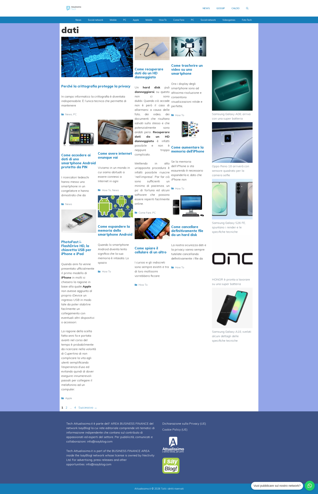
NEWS (206, 8)
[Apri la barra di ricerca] (247, 8)
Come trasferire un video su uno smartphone (187, 69)
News (78, 20)
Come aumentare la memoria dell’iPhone (187, 149)
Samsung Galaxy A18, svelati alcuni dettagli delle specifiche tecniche (231, 336)
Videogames (228, 20)
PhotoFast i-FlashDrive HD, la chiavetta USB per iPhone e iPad (76, 248)
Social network (95, 20)
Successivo (88, 407)
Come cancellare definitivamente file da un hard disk (187, 231)
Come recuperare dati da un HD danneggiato (149, 73)
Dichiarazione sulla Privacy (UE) (184, 423)
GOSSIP (220, 8)
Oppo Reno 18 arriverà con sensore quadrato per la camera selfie (230, 170)
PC (124, 20)
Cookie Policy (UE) (174, 429)
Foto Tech (247, 20)
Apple (136, 20)
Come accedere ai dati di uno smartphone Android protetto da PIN (78, 161)
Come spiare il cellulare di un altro (150, 250)
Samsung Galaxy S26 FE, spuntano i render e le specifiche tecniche (229, 227)
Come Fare (178, 20)
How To (163, 20)
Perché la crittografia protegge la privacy (95, 86)
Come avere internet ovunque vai (115, 155)
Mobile (113, 20)
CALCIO (235, 8)
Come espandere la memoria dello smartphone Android (115, 230)
